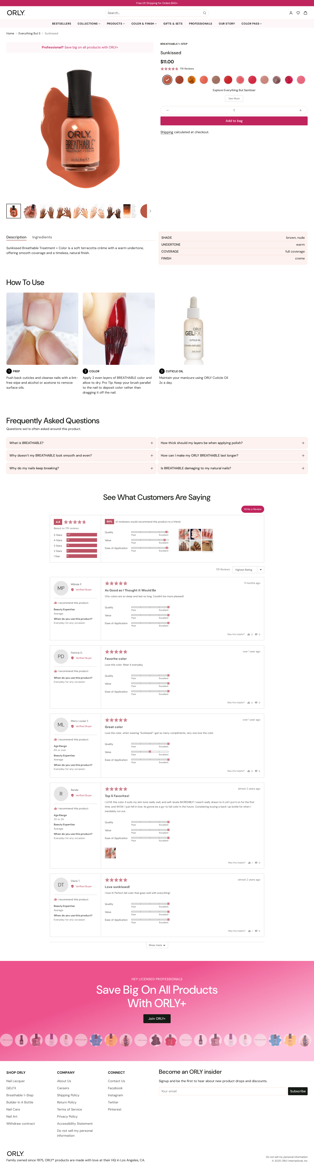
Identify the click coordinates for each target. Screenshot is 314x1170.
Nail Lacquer (15, 1081)
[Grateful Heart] (264, 79)
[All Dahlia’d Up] (289, 79)
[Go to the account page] (291, 12)
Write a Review (252, 509)
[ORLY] (15, 13)
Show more (155, 945)
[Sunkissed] (80, 126)
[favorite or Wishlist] (298, 13)
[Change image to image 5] (80, 211)
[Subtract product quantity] (167, 110)
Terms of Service (69, 1109)
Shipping (166, 132)
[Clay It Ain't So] (179, 79)
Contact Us (116, 1081)
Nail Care (13, 1109)
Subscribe (298, 1091)
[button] (305, 12)
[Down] (150, 211)
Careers (63, 1088)
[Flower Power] (301, 79)
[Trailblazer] (216, 79)
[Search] (205, 13)
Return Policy (67, 1102)
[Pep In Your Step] (252, 79)
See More (234, 98)
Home (10, 33)
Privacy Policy (67, 1116)
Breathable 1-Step (19, 1095)
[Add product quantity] (300, 110)
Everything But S (29, 33)
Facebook (115, 1088)
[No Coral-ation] (204, 79)
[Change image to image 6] (97, 211)
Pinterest (114, 1109)
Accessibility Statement (75, 1123)
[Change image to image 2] (30, 211)
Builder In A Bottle (19, 1102)
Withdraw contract (20, 1123)
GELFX (11, 1088)
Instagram (115, 1095)
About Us (64, 1081)
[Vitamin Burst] (228, 79)
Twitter (113, 1102)
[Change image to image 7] (114, 211)
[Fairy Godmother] (277, 79)
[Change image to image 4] (64, 211)
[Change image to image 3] (47, 211)
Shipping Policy (68, 1095)
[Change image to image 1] (13, 211)
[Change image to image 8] (130, 211)
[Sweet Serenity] (240, 79)
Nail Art (11, 1116)
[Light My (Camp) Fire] (192, 79)
